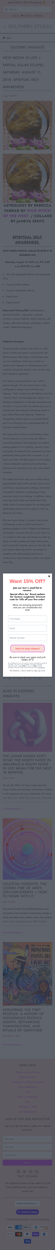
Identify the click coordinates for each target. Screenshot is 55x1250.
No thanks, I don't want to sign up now (27, 671)
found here (41, 667)
